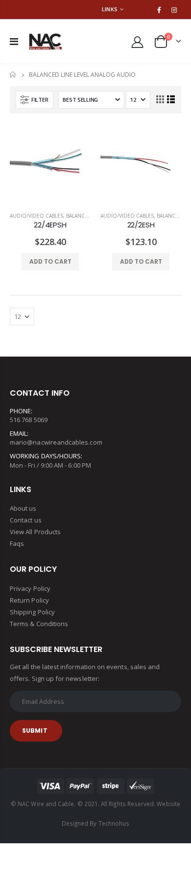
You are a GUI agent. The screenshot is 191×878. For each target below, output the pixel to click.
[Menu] (14, 41)
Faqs (17, 543)
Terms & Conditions (39, 623)
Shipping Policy (32, 612)
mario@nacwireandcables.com (56, 442)
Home (13, 74)
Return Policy (29, 600)
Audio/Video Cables (36, 215)
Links (110, 9)
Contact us (26, 520)
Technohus (114, 823)
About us (23, 508)
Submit (35, 730)
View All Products (35, 531)
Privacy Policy (30, 588)
